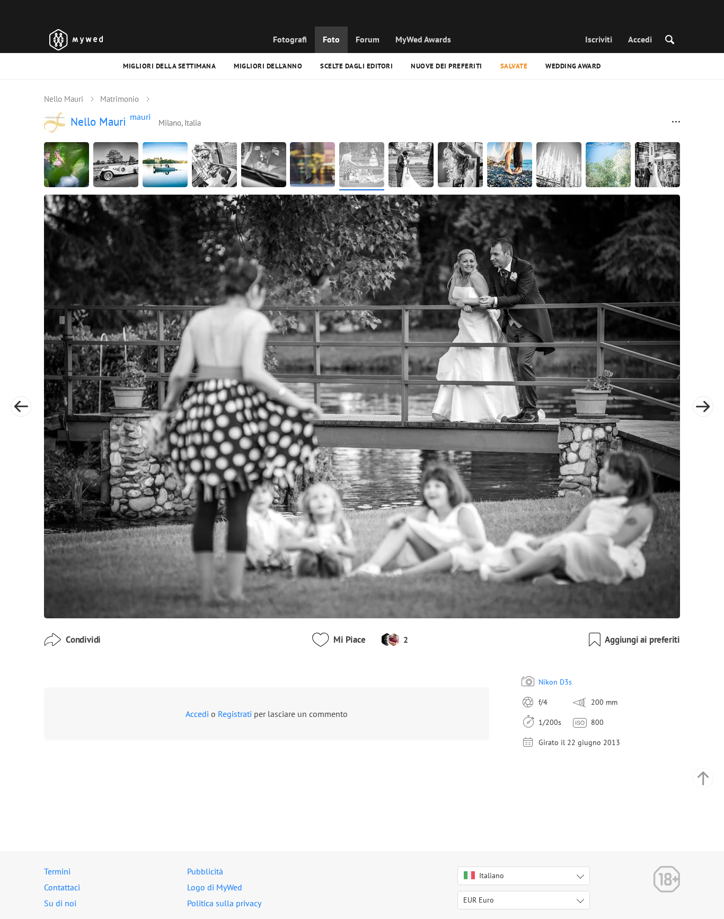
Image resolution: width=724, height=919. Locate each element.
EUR (478, 900)
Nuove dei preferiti (446, 66)
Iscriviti (598, 39)
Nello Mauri (63, 99)
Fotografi (290, 39)
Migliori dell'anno (268, 66)
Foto (331, 39)
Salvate (514, 66)
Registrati (235, 713)
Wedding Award (573, 66)
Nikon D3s (555, 682)
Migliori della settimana (169, 66)
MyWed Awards (423, 39)
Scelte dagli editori (356, 66)
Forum (367, 39)
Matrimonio (119, 99)
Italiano (491, 875)
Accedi (640, 39)
